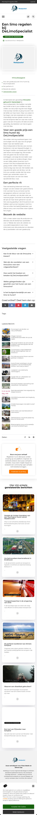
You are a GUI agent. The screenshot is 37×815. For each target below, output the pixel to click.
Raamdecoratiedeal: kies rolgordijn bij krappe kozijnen (23, 391)
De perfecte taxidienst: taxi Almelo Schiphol (17, 644)
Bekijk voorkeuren (18, 812)
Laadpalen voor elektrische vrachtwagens (19, 370)
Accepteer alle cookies (18, 806)
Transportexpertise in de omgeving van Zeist (18, 601)
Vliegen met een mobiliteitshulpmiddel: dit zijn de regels (21, 337)
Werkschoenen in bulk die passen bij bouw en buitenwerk (22, 418)
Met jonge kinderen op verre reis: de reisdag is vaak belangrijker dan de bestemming (22, 344)
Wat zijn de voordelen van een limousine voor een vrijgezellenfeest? (19, 264)
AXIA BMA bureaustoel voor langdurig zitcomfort (23, 398)
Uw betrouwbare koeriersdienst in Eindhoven (17, 559)
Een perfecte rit (8, 86)
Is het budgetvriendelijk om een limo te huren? (19, 293)
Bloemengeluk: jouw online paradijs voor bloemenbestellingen (22, 425)
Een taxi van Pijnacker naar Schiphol (15, 730)
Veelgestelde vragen (10, 92)
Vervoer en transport (13, 36)
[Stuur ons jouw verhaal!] (18, 448)
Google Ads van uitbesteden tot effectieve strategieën (21, 377)
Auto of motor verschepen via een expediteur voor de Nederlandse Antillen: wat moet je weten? (21, 364)
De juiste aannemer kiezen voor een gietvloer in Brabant (22, 357)
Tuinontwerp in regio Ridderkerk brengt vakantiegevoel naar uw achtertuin (21, 351)
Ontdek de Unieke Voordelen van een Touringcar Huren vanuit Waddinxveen (17, 517)
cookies (5, 798)
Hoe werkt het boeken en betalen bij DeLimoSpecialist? (19, 274)
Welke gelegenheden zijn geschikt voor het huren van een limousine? (19, 284)
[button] (33, 786)
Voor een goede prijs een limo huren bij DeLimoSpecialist (16, 83)
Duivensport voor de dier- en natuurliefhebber (20, 329)
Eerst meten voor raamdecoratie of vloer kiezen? (21, 411)
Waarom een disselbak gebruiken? (17, 686)
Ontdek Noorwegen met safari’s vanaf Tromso (22, 404)
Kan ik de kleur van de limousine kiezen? (19, 255)
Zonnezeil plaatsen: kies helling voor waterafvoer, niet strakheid (22, 384)
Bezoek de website (9, 89)
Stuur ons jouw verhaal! (18, 454)
